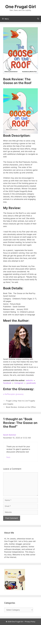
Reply (8, 457)
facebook (7, 383)
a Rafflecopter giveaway (13, 394)
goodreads (31, 383)
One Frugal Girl (20, 6)
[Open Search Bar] (38, 19)
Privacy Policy (30, 622)
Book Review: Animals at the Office (21, 407)
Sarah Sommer (9, 435)
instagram (19, 383)
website (29, 380)
